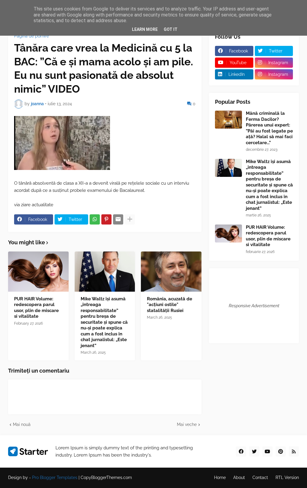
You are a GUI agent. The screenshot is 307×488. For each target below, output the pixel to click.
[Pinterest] (106, 219)
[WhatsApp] (95, 219)
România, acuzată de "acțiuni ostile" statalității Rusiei (169, 304)
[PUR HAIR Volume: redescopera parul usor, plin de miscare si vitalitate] (38, 271)
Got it (170, 29)
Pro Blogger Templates (54, 477)
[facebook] (241, 451)
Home (220, 477)
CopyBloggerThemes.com (106, 477)
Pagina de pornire (31, 36)
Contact (260, 477)
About (239, 477)
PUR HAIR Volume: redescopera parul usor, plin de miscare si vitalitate (36, 307)
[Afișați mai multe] (130, 219)
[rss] (294, 451)
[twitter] (254, 451)
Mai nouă (22, 424)
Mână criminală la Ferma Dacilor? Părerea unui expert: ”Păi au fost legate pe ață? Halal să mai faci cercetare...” (269, 128)
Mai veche (187, 424)
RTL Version (287, 477)
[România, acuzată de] (171, 271)
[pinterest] (281, 451)
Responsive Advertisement (254, 305)
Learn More (145, 29)
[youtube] (267, 451)
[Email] (118, 219)
